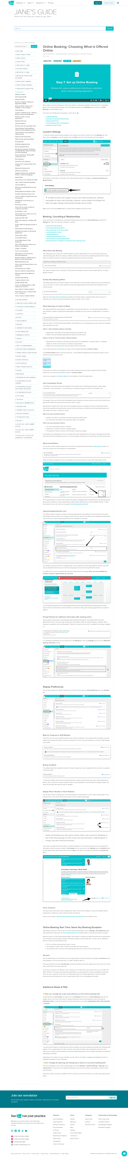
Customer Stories (103, 1122)
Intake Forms (21, 356)
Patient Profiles (22, 360)
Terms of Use (26, 1153)
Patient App (56, 1138)
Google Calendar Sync (21, 282)
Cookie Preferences (55, 1153)
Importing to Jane (22, 72)
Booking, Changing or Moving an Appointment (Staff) (24, 102)
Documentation (58, 1127)
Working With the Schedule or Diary (25, 191)
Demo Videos (21, 58)
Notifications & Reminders (25, 349)
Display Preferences (52, 121)
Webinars (73, 1122)
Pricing (50, 3)
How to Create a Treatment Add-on (25, 296)
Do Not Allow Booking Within (55, 228)
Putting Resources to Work (22, 268)
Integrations (21, 406)
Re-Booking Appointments (22, 144)
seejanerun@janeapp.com (22, 1144)
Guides (72, 1119)
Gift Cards (20, 396)
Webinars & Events (23, 335)
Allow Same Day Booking (54, 225)
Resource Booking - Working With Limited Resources (24, 155)
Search (109, 29)
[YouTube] (26, 1131)
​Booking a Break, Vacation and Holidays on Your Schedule (23, 106)
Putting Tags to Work (21, 235)
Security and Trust (16, 1153)
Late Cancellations (20, 123)
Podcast (72, 1130)
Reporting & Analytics (60, 1135)
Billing (18, 317)
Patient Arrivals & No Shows (23, 136)
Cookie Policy (44, 1153)
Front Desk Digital (76, 1133)
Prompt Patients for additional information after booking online (66, 240)
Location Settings (51, 116)
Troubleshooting (22, 417)
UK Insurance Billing (23, 392)
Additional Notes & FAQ (53, 125)
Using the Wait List (20, 185)
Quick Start (20, 61)
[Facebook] (19, 1131)
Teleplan (19, 399)
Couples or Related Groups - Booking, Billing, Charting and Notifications (26, 113)
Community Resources (24, 328)
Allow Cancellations (52, 234)
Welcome (19, 51)
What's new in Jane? (23, 54)
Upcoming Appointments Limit (55, 236)
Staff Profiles (21, 363)
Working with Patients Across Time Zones (70, 916)
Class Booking (19, 110)
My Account (98, 446)
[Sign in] (118, 3)
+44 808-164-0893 (19, 1142)
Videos (72, 1124)
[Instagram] (12, 1131)
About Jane (88, 1119)
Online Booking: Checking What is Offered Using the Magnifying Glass (25, 129)
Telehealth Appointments (25, 306)
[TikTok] (23, 1131)
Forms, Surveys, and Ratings (26, 352)
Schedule (19, 92)
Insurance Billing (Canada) (26, 377)
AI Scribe (19, 310)
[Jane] (11, 2)
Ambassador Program (105, 1124)
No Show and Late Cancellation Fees (25, 126)
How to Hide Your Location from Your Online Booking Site (25, 214)
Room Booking (19, 159)
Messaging (20, 374)
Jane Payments (21, 321)
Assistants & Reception (24, 88)
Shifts (59, 349)
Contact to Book (62, 376)
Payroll (19, 370)
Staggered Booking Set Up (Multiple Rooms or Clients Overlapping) (25, 174)
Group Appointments (21, 238)
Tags (83, 1057)
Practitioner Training (24, 85)
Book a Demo (74, 1138)
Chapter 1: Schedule (20, 248)
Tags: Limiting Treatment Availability (25, 182)
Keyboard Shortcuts (20, 121)
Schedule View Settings (21, 277)
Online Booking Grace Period (79, 504)
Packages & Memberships (25, 403)
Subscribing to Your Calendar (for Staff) (26, 180)
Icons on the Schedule (21, 251)
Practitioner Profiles (24, 367)
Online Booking (22, 299)
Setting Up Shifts (20, 99)
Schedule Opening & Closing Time (25, 194)
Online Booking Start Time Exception (57, 123)
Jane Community (103, 1119)
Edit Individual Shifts (21, 97)
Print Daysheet (19, 141)
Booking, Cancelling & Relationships (57, 119)
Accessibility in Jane (21, 211)
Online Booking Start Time (71, 933)
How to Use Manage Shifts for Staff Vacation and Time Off (25, 285)
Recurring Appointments (22, 146)
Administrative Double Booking (24, 228)
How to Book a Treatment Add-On (24, 289)
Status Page (65, 1153)
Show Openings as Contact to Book (57, 230)
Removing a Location (21, 204)
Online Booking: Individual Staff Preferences (71, 1051)
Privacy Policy (35, 1153)
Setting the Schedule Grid (22, 168)
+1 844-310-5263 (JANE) (21, 1136)
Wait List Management (24, 345)
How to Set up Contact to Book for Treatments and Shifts (25, 208)
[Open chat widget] (124, 1153)
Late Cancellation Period (53, 232)
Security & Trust (90, 1124)
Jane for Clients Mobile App (26, 303)
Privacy (19, 338)
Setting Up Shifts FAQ (21, 218)
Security (19, 342)
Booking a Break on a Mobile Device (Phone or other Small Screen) (25, 258)
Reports (19, 324)
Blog (71, 1127)
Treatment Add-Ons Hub (22, 280)
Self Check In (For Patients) (22, 161)
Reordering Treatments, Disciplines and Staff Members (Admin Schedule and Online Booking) (25, 150)
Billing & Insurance (59, 1124)
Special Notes (19, 177)
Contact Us (73, 1135)
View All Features (58, 1144)
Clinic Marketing (22, 331)
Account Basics (22, 68)
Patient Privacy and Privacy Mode (24, 139)
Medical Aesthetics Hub (22, 262)
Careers (87, 1122)
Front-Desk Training (23, 81)
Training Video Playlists (25, 410)
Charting (19, 314)
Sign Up (34, 46)
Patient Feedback (22, 413)
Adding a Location (20, 94)
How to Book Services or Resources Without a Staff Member (25, 245)
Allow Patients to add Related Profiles (58, 238)
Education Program (104, 1127)
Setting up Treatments (21, 170)
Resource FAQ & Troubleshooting (24, 271)
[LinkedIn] (16, 1131)
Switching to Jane (23, 65)
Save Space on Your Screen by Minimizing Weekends (24, 254)
